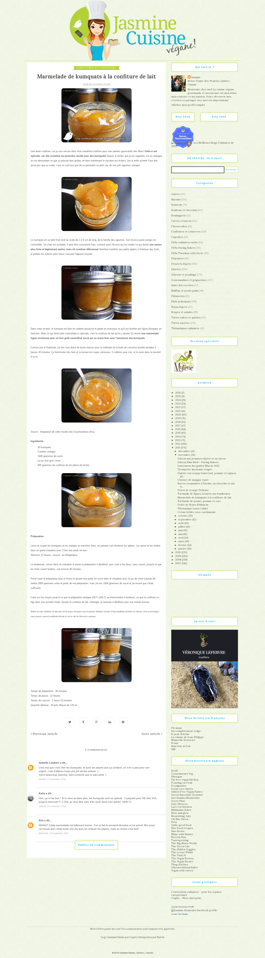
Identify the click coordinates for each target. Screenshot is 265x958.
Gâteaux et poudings (183, 274)
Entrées (176, 269)
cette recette (61, 431)
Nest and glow (180, 813)
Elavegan (176, 776)
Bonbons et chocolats (184, 210)
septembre (185, 519)
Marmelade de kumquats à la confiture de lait (204, 497)
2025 (178, 396)
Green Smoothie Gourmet (187, 794)
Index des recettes (182, 285)
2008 (178, 559)
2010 (178, 552)
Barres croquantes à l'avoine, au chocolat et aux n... (206, 485)
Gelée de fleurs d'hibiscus (193, 504)
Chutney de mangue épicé (193, 479)
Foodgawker (179, 785)
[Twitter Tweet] (69, 721)
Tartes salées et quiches (186, 317)
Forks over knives (182, 788)
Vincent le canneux (87, 616)
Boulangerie (178, 215)
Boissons (176, 204)
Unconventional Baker (184, 867)
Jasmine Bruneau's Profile (182, 907)
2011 (178, 447)
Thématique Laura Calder (193, 508)
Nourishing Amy (181, 816)
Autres (175, 194)
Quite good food (181, 825)
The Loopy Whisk (182, 852)
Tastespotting (180, 840)
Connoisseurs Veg (182, 773)
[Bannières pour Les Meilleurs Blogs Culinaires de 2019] (204, 144)
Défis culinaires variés (184, 242)
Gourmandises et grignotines (189, 280)
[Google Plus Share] (96, 721)
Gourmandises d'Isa (84, 431)
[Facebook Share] (83, 721)
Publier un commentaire (96, 844)
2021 (178, 411)
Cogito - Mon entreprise (186, 898)
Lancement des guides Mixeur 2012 (198, 465)
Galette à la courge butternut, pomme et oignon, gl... (207, 475)
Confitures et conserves (96, 68)
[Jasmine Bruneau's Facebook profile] (194, 910)
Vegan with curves (182, 870)
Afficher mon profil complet (188, 104)
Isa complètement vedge (186, 731)
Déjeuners (177, 258)
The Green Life (180, 846)
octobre (183, 515)
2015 (178, 432)
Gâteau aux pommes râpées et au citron (202, 458)
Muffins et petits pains (184, 290)
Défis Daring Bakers (183, 247)
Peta (174, 822)
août (181, 523)
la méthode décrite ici (57, 616)
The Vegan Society (182, 858)
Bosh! (174, 770)
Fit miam (176, 728)
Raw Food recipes (182, 828)
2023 (178, 403)
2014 (178, 436)
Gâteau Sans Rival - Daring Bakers (198, 462)
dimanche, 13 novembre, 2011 (54, 833)
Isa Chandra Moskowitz (185, 797)
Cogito (133, 937)
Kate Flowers (179, 804)
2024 (178, 400)
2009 (178, 556)
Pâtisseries (178, 296)
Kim (41, 820)
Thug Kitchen (179, 864)
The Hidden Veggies (183, 849)
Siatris (160, 937)
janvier (182, 548)
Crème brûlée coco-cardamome (197, 512)
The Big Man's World (183, 843)
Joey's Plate (178, 801)
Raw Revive (178, 831)
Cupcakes (177, 237)
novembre (184, 454)
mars (181, 541)
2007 (178, 563)
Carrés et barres (181, 221)
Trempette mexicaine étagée (195, 469)
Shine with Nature (182, 834)
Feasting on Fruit (181, 782)
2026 (178, 392)
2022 (178, 407)
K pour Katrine (180, 734)
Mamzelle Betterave (183, 740)
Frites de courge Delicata (193, 490)
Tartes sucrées (180, 322)
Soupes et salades (182, 312)
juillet (182, 526)
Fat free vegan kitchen (184, 779)
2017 (178, 425)
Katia (42, 793)
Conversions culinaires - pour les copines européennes (196, 893)
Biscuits (176, 199)
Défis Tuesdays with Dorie (187, 253)
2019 (178, 418)
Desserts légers (181, 263)
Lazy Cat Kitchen (181, 806)
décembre (184, 451)
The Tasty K (178, 855)
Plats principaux (181, 301)
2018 (178, 422)
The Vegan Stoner (182, 861)
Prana (174, 743)
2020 (178, 414)
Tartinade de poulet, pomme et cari (199, 501)
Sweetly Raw (178, 837)
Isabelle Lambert (49, 762)
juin (180, 530)
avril (181, 537)
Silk (173, 749)
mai (180, 534)
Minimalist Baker (181, 810)
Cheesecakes (179, 226)
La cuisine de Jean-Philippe (187, 737)
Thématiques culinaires (185, 328)
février (182, 545)
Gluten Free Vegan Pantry (186, 791)
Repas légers (179, 306)
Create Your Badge (179, 914)
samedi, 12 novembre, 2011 (52, 779)
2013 (178, 440)
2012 (178, 443)
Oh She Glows (179, 819)
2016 (178, 429)
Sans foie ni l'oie (181, 746)
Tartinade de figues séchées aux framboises (204, 493)
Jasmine (196, 77)
